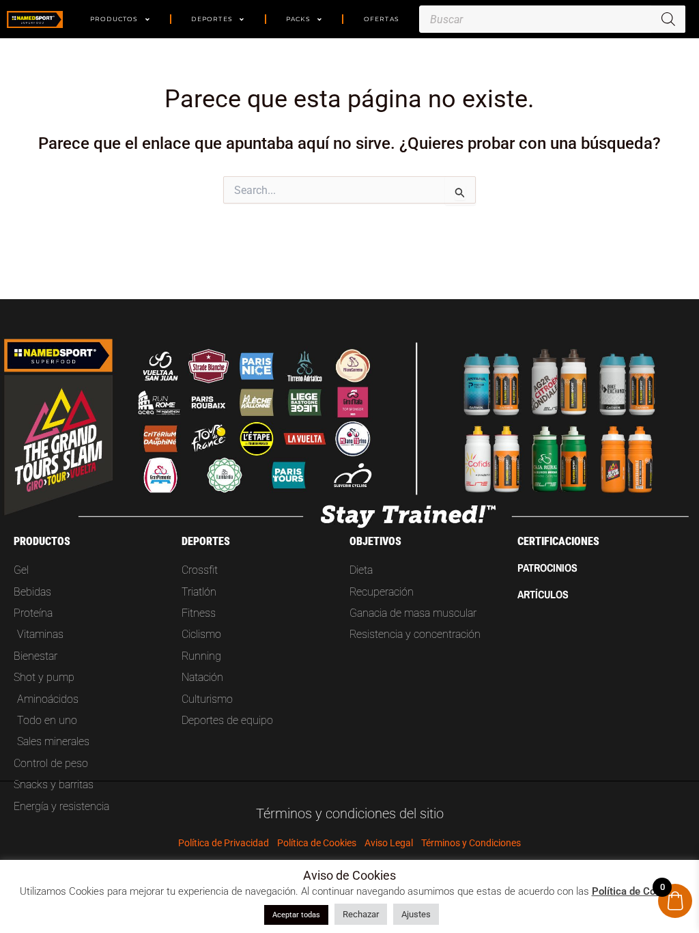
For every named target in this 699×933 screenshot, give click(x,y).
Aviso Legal (389, 842)
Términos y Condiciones (471, 842)
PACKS (298, 19)
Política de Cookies (316, 842)
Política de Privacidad (223, 842)
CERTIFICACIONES (558, 541)
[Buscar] (668, 19)
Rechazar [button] (361, 914)
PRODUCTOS (114, 19)
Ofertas (381, 19)
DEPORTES (212, 19)
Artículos (543, 594)
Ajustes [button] (416, 914)
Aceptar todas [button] (296, 914)
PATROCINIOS (547, 567)
